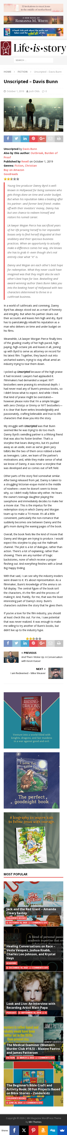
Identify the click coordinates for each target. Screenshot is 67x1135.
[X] (24, 1130)
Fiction (19, 165)
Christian (31, 165)
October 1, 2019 (15, 91)
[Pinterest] (33, 1130)
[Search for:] (34, 60)
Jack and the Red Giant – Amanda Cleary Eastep (31, 911)
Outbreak (37, 153)
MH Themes (35, 1122)
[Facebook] (14, 1130)
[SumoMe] (62, 1130)
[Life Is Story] (33, 53)
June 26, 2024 (15, 1102)
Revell (25, 161)
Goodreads (11, 174)
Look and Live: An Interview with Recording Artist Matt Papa (31, 1006)
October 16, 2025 (18, 922)
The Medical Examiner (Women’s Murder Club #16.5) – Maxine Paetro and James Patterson (33, 1049)
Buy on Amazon (14, 170)
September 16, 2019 (31, 1012)
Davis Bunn (30, 149)
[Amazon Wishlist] (43, 1130)
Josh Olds (34, 91)
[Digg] (52, 1130)
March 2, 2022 (27, 1057)
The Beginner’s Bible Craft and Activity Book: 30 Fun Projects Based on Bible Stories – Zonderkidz (33, 1089)
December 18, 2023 (18, 967)
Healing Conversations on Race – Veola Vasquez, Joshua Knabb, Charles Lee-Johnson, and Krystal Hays (31, 952)
